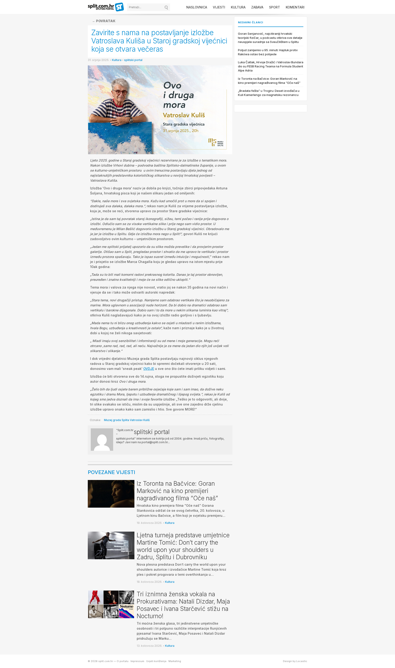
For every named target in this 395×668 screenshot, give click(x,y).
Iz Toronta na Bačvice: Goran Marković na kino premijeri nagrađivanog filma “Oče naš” (177, 491)
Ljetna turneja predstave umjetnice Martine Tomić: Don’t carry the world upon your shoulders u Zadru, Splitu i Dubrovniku (183, 546)
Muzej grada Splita (116, 420)
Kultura (238, 7)
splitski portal (133, 60)
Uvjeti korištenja (156, 661)
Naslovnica (196, 7)
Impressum (137, 661)
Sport (274, 7)
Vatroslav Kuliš (139, 420)
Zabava (257, 7)
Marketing (174, 661)
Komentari (295, 7)
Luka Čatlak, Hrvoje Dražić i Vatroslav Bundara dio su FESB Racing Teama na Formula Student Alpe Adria (270, 66)
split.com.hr (106, 7)
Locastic (301, 661)
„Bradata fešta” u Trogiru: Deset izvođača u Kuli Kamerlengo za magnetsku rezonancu (268, 93)
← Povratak (103, 21)
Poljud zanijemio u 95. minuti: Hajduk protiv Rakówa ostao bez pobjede (268, 52)
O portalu (122, 661)
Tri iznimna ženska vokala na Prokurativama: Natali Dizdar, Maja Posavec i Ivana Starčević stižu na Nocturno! (183, 605)
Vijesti (219, 7)
